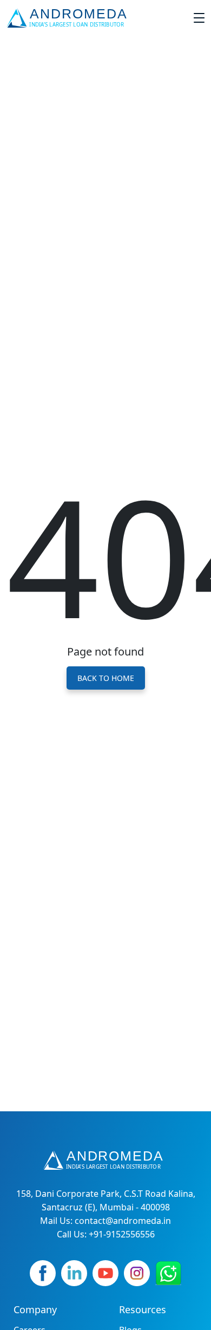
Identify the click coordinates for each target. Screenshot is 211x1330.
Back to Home (105, 678)
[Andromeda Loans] (68, 17)
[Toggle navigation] (199, 18)
